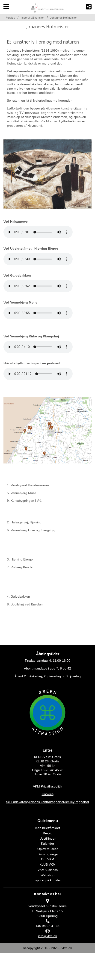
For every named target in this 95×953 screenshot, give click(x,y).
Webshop (47, 875)
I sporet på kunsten (33, 17)
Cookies (47, 794)
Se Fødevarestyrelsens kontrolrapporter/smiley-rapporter (47, 802)
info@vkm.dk (47, 936)
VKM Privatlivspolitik (47, 786)
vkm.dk (67, 948)
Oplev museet (47, 849)
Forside (10, 17)
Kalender (47, 843)
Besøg (47, 833)
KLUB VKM (47, 864)
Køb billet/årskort (47, 828)
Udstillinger (47, 838)
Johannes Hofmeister (63, 17)
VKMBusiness (48, 870)
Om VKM (47, 859)
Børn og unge (48, 854)
